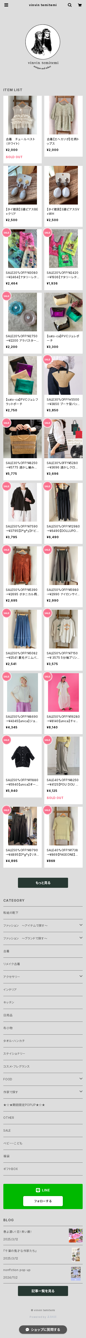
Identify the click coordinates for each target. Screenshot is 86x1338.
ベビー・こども (13, 1143)
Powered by (38, 1316)
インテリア (10, 989)
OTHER (8, 1117)
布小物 (8, 1028)
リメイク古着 (11, 964)
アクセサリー (11, 977)
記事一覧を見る (43, 1291)
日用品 (8, 1015)
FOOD (7, 1079)
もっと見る (43, 883)
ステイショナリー (14, 1053)
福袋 (6, 1156)
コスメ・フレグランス (16, 1066)
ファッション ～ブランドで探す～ (25, 938)
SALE (7, 1130)
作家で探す (10, 1092)
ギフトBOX (10, 1169)
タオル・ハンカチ (14, 1041)
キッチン (8, 1002)
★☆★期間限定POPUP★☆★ (24, 1105)
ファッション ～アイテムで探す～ (25, 925)
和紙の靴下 (11, 912)
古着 (6, 951)
